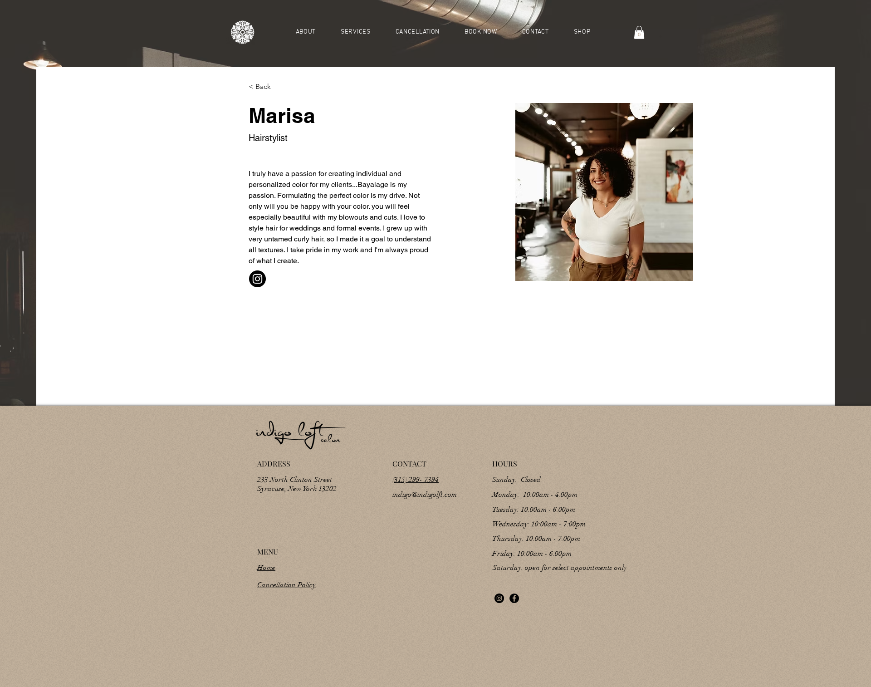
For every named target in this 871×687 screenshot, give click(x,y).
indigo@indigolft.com (424, 494)
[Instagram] (499, 598)
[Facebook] (514, 598)
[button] (639, 32)
